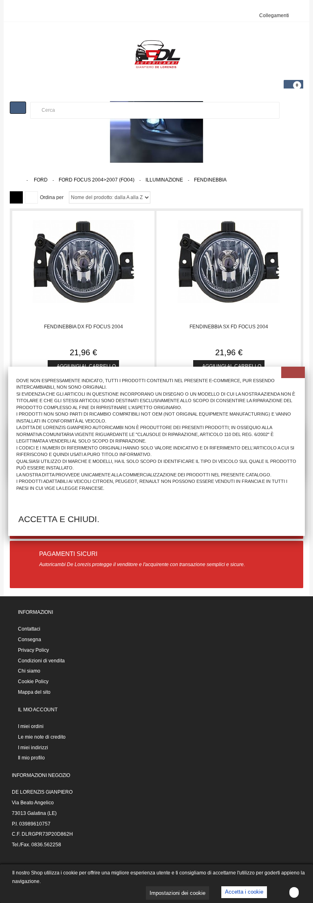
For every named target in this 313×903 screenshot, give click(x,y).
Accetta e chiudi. (58, 519)
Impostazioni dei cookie (177, 893)
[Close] (293, 372)
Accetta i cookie (244, 892)
